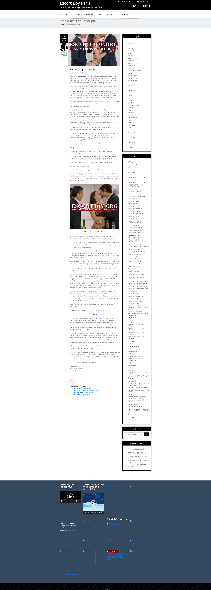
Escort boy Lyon (133, 206)
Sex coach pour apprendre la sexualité (137, 465)
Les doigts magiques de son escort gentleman (137, 457)
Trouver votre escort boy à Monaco (136, 337)
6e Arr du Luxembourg (135, 264)
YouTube (109, 15)
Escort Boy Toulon (134, 298)
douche (130, 63)
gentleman (131, 100)
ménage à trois (133, 117)
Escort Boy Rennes (134, 293)
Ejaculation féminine (135, 70)
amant (130, 43)
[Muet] (76, 501)
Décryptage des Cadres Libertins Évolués (135, 185)
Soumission (132, 137)
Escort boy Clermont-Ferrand (137, 194)
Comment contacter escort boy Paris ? (113, 586)
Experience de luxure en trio (81, 394)
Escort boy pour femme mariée (138, 281)
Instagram (131, 344)
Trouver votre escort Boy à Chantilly (136, 329)
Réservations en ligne (135, 406)
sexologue (131, 135)
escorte (130, 83)
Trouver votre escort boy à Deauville (136, 333)
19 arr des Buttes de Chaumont (138, 246)
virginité (131, 147)
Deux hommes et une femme (82, 388)
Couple (130, 56)
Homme (131, 108)
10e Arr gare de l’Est (134, 222)
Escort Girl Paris (112, 487)
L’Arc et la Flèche (133, 346)
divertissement (133, 58)
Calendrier (125, 15)
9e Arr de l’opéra (133, 271)
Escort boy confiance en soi (137, 196)
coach (130, 53)
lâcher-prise (132, 110)
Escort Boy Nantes (134, 216)
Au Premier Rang (133, 165)
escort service (132, 80)
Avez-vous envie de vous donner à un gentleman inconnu (138, 448)
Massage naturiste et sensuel (137, 387)
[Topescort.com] (139, 487)
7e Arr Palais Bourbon (135, 266)
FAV (129, 320)
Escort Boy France (134, 201)
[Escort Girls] (134, 521)
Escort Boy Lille (133, 204)
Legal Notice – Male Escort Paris (138, 373)
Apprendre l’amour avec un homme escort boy (137, 453)
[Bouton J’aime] (72, 380)
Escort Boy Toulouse (135, 301)
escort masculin (133, 78)
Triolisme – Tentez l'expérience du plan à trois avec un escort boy (138, 410)
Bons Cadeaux (133, 167)
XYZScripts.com (114, 589)
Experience (132, 88)
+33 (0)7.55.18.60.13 (143, 1)
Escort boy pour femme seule (138, 286)
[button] (70, 496)
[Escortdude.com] (89, 557)
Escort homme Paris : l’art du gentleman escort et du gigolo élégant (138, 307)
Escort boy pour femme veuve (138, 288)
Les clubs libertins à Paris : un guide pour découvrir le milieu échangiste (138, 376)
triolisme (78, 73)
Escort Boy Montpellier (135, 213)
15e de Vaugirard (134, 235)
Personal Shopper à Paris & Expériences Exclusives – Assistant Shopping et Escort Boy (137, 399)
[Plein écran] (78, 501)
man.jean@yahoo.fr (127, 1)
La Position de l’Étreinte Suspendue (136, 359)
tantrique (131, 140)
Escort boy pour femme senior (138, 284)
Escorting (131, 85)
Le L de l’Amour (133, 365)
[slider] (92, 512)
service (130, 130)
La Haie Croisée (133, 354)
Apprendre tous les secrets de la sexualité (138, 161)
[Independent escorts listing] (112, 551)
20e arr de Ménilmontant (136, 251)
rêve (129, 127)
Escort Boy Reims (134, 291)
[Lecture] (62, 501)
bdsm (130, 46)
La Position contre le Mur (136, 356)
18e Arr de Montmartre (135, 244)
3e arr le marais (133, 256)
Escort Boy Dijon (133, 199)
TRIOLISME (85, 231)
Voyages (100, 15)
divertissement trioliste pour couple (97, 346)
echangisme (132, 65)
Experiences (90, 15)
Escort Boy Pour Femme (136, 274)
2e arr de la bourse (134, 254)
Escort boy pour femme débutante (136, 278)
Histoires (131, 341)
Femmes (131, 93)
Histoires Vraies (133, 105)
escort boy (131, 73)
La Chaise (131, 349)
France (130, 322)
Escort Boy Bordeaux (135, 191)
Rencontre (131, 125)
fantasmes (131, 90)
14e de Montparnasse (135, 232)
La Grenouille (132, 351)
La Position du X (133, 363)
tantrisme (131, 142)
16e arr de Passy (133, 237)
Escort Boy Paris (75, 3)
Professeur (131, 122)
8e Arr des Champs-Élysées (137, 269)
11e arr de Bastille (134, 225)
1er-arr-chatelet (133, 249)
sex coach (131, 132)
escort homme (133, 75)
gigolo (130, 103)
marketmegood (64, 541)
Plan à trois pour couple (82, 69)
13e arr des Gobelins (135, 230)
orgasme (131, 120)
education (131, 68)
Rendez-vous (77, 15)
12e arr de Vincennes (135, 227)
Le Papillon (132, 368)
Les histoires (132, 381)
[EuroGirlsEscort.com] (114, 524)
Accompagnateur (134, 41)
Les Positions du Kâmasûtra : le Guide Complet (138, 384)
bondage (131, 48)
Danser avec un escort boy (136, 175)
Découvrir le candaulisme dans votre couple (86, 390)
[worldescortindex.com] (90, 541)
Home (62, 25)
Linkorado (63, 521)
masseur (131, 115)
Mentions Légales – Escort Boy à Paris (138, 391)
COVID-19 (131, 172)
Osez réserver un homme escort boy (138, 461)
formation (131, 98)
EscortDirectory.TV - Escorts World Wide (117, 556)
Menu (130, 394)
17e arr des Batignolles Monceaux (135, 240)
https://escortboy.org (81, 371)
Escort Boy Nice (133, 218)
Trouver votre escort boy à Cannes (136, 325)
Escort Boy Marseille (135, 208)
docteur (131, 61)
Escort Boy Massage (134, 211)
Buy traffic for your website (115, 541)
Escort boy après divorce (136, 189)
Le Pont (130, 370)
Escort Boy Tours (133, 303)
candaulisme (132, 51)
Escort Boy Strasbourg (135, 296)
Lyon (130, 420)
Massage (131, 112)
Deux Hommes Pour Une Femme (83, 392)
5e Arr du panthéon (134, 261)
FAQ (117, 15)
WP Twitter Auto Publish (99, 589)
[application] (70, 497)
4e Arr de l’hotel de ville (136, 259)
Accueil (67, 15)
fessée (130, 95)
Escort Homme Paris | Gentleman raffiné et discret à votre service (138, 313)
